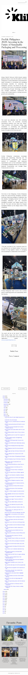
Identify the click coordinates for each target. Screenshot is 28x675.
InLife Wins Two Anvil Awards (11, 419)
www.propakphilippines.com (8, 340)
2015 (4, 606)
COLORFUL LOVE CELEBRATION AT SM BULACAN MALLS (13, 557)
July (5, 407)
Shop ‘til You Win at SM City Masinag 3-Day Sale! (15, 512)
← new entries (5, 388)
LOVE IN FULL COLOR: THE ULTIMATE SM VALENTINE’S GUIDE (13, 571)
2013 (4, 609)
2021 (4, 596)
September (6, 404)
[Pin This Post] (14, 345)
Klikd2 (9, 673)
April (5, 412)
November (6, 400)
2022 (4, 594)
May (5, 410)
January (5, 589)
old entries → (22, 388)
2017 (4, 603)
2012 (4, 611)
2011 (4, 613)
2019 (4, 599)
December (6, 399)
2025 (4, 397)
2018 (4, 601)
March (5, 414)
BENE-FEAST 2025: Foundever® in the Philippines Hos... (13, 462)
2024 (4, 591)
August (5, 405)
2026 (4, 396)
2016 (4, 604)
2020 (4, 598)
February (5, 415)
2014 (4, 608)
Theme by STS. (17, 673)
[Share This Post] (13, 345)
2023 (4, 593)
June (5, 409)
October (5, 402)
